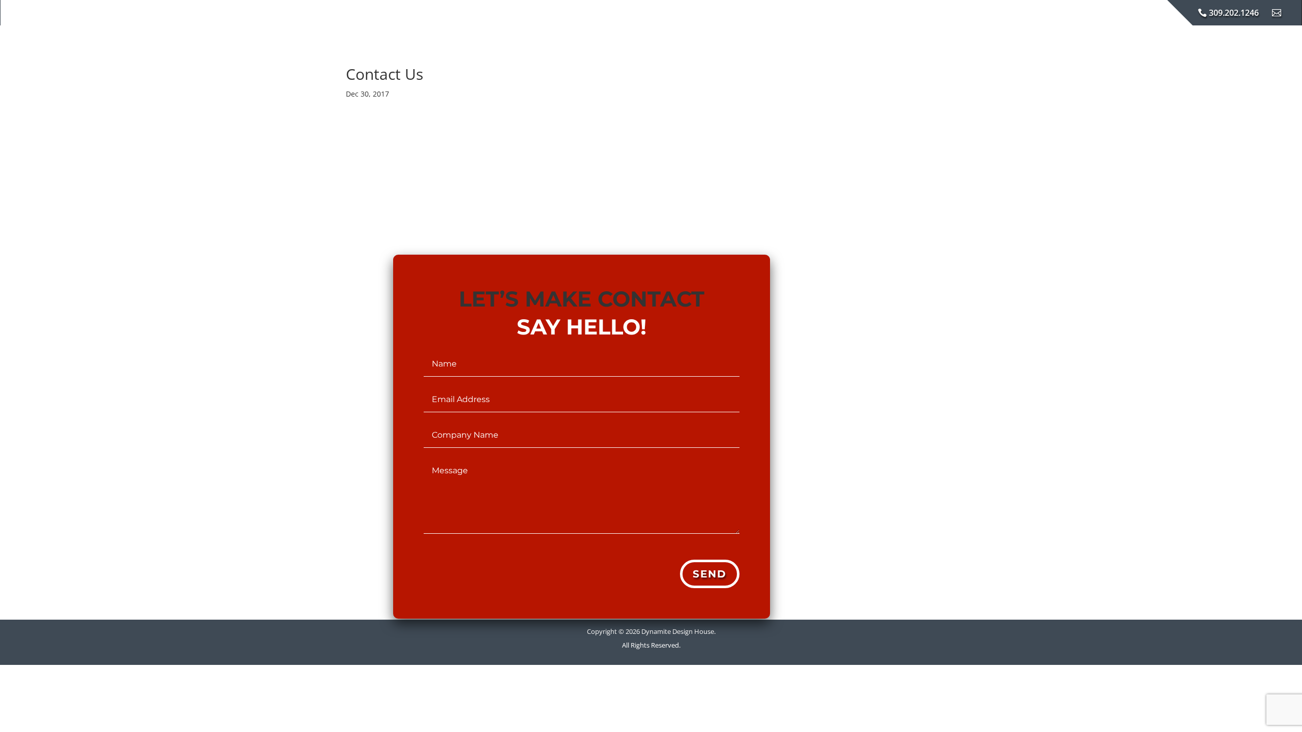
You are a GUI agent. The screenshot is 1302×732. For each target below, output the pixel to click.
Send (710, 574)
